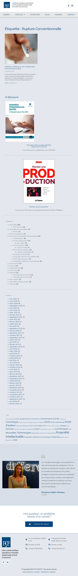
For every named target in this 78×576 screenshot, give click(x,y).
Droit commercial (16, 234)
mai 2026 (13, 299)
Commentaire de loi (21, 277)
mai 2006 (13, 401)
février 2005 (14, 404)
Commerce (62, 419)
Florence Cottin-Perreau (53, 425)
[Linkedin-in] (72, 5)
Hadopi (63, 426)
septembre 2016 (16, 347)
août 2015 (13, 353)
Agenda (58, 15)
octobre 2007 (15, 397)
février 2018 (14, 331)
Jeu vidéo (21, 243)
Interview (13, 270)
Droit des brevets (20, 254)
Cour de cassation (28, 422)
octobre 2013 (15, 367)
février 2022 (14, 322)
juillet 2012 (14, 381)
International (15, 268)
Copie (20, 422)
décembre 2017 (15, 333)
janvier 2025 (14, 315)
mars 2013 (14, 372)
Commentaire (35, 419)
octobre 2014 (15, 356)
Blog (47, 15)
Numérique (35, 433)
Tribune (13, 284)
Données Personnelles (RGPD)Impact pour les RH (39, 146)
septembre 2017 (16, 338)
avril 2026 (13, 301)
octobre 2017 (15, 335)
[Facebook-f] (68, 5)
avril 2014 (13, 363)
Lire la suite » (11, 83)
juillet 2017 (14, 340)
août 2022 (13, 319)
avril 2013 (13, 369)
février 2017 (14, 344)
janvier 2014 (14, 365)
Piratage (48, 433)
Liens (49, 429)
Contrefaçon (18, 238)
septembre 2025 (16, 306)
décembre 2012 (15, 376)
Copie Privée (22, 247)
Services (19, 15)
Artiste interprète (24, 252)
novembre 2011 (15, 390)
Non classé (14, 279)
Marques (63, 428)
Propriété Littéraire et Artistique (26, 261)
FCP (44, 426)
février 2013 (14, 374)
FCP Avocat (18, 227)
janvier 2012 (14, 385)
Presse (53, 433)
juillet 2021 (14, 324)
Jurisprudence (29, 429)
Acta (7, 419)
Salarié (66, 437)
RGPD (15, 232)
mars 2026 (14, 303)
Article (16, 419)
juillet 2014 (14, 358)
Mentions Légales (48, 572)
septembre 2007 (16, 399)
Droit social (14, 263)
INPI (68, 425)
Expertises (35, 15)
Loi (56, 428)
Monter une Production (39, 207)
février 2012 (14, 383)
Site (12, 440)
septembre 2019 (16, 328)
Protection (55, 437)
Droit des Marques (22, 426)
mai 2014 (13, 360)
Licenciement (43, 429)
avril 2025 (13, 310)
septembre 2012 (16, 379)
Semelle (8, 440)
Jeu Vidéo (22, 429)
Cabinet (6, 15)
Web (15, 440)
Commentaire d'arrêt (21, 275)
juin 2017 (13, 342)
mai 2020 (13, 326)
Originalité (43, 433)
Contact (71, 15)
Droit (47, 421)
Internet (10, 429)
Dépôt (40, 426)
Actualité (13, 225)
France (12, 266)
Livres (53, 429)
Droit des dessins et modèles (25, 257)
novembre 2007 (16, 394)
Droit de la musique (21, 250)
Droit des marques (20, 259)
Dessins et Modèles (38, 422)
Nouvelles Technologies (19, 282)
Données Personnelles (18, 229)
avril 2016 (13, 349)
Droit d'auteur (19, 245)
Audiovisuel (24, 419)
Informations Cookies (31, 572)
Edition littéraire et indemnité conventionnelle (20, 67)
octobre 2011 (15, 392)
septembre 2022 (16, 317)
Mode (70, 429)
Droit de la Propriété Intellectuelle (23, 236)
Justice (12, 273)
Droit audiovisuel (20, 241)
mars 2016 (14, 351)
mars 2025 (14, 312)
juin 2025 (13, 308)
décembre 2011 (15, 388)
